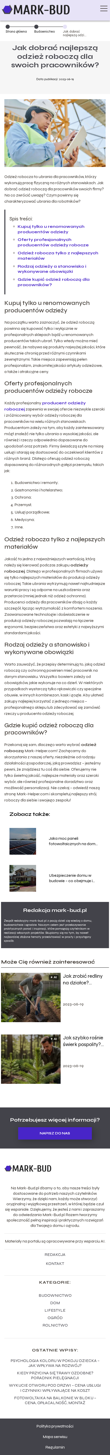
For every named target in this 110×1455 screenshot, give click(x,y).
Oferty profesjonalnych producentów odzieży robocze (53, 242)
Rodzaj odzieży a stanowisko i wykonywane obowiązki (52, 269)
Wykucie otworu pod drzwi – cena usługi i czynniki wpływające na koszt (55, 1388)
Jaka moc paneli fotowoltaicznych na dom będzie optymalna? (72, 841)
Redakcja (55, 1254)
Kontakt (55, 1263)
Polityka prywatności (55, 1426)
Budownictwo (44, 32)
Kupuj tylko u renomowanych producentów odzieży (51, 229)
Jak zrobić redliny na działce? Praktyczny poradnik (83, 979)
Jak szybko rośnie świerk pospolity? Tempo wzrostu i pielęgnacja (83, 1041)
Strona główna (16, 32)
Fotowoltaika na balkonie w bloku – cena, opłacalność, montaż (55, 1400)
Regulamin (55, 1447)
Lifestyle (55, 1310)
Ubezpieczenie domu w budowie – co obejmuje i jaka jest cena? (71, 878)
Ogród (55, 1317)
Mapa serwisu (55, 1436)
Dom (55, 1302)
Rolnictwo (55, 1325)
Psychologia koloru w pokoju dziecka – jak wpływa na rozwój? (55, 1363)
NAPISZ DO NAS (55, 1133)
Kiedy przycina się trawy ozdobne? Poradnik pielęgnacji (55, 1375)
